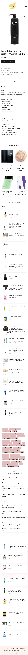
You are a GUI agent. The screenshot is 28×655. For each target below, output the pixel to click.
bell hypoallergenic (7, 431)
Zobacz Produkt (8, 61)
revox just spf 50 (14, 459)
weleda (20, 464)
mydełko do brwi (13, 452)
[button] (24, 16)
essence (8, 438)
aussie (5, 72)
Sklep (12, 653)
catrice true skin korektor (19, 433)
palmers (7, 454)
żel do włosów (8, 74)
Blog (16, 653)
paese (8, 72)
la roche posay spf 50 (7, 450)
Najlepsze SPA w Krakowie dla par (11, 483)
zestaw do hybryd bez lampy (13, 466)
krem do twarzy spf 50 (7, 447)
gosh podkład (14, 440)
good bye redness (6, 440)
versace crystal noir (14, 72)
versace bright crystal (7, 464)
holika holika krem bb (7, 443)
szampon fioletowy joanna (16, 461)
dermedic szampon (21, 436)
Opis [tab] (14, 81)
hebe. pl (19, 440)
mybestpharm (5, 452)
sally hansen (21, 459)
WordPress (22, 650)
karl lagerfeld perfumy (13, 445)
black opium (14, 431)
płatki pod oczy (13, 457)
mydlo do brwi (21, 452)
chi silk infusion (6, 436)
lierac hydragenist (16, 450)
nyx (3, 454)
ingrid (23, 443)
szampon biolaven (6, 461)
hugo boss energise (17, 443)
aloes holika (5, 429)
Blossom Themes (7, 650)
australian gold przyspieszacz (15, 429)
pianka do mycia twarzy (15, 454)
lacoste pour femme (17, 447)
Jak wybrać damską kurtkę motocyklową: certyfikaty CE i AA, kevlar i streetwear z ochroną (13, 488)
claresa (11, 436)
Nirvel (7, 70)
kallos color (5, 445)
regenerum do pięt (6, 459)
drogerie (4, 438)
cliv (15, 436)
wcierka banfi (15, 464)
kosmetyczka (22, 445)
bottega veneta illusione (8, 433)
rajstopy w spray (21, 457)
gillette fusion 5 (15, 438)
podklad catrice (6, 457)
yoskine (4, 466)
